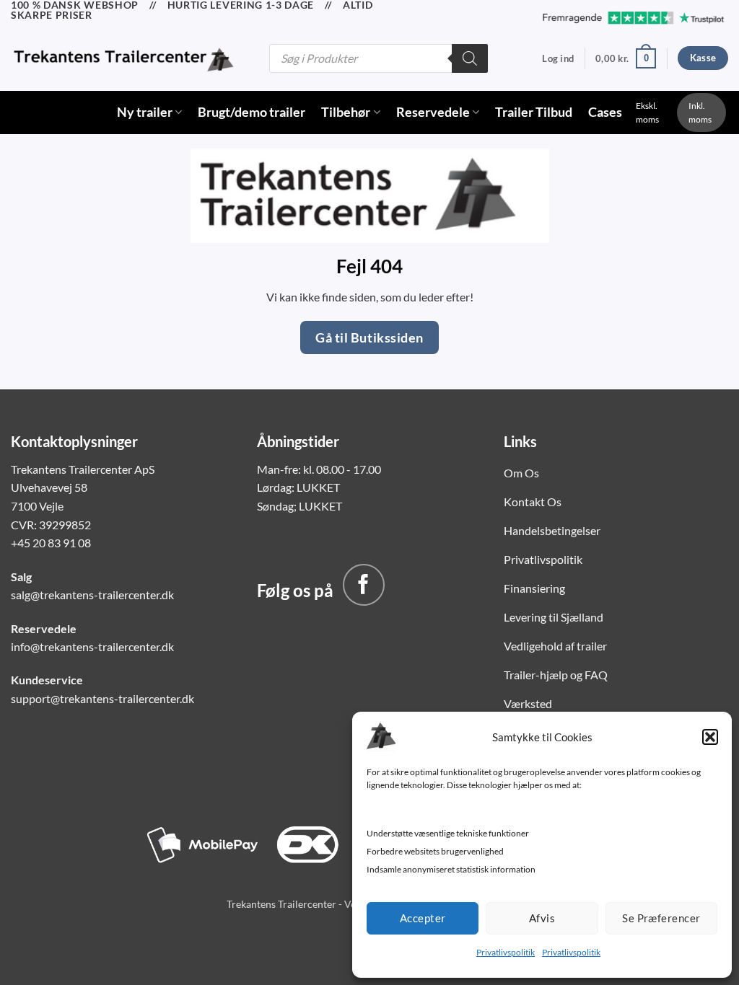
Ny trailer (144, 112)
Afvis (542, 917)
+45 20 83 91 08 (51, 542)
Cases (605, 112)
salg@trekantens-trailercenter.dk (92, 594)
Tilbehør (345, 112)
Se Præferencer (661, 917)
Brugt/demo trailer (251, 112)
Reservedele (433, 112)
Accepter (423, 917)
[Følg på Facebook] (364, 585)
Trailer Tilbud (533, 112)
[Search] (470, 58)
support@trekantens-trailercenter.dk (102, 698)
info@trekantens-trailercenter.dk (92, 646)
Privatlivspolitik (505, 952)
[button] (710, 737)
